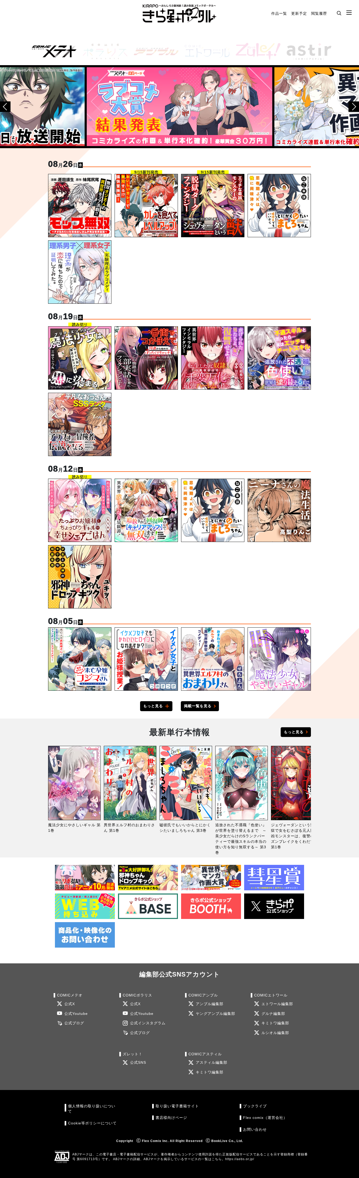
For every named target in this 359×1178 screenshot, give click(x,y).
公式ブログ (74, 1023)
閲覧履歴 (319, 13)
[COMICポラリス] (103, 51)
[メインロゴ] (179, 13)
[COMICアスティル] (307, 51)
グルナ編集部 (273, 1014)
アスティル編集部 (211, 1063)
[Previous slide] (5, 106)
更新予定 (299, 13)
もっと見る (153, 706)
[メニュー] (349, 13)
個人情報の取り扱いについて (91, 1108)
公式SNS (138, 1063)
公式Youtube (76, 1014)
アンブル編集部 (209, 1004)
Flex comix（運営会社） (265, 1118)
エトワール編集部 (277, 1004)
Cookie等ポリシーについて (92, 1123)
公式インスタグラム (148, 1023)
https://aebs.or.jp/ (239, 1159)
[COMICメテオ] (52, 51)
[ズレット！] (256, 51)
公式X (69, 1004)
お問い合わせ (255, 1130)
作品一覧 (279, 13)
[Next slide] (353, 106)
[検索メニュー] (339, 13)
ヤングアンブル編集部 (215, 1014)
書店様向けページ (171, 1118)
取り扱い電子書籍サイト (177, 1106)
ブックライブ (255, 1106)
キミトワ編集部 (275, 1023)
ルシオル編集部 (275, 1033)
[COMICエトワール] (205, 51)
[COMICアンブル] (154, 51)
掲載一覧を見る (198, 706)
